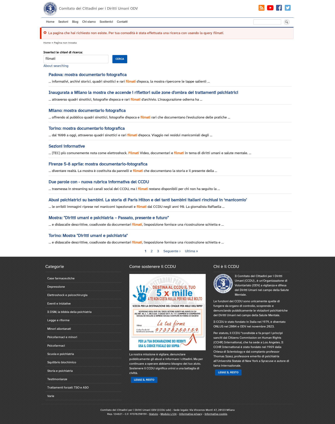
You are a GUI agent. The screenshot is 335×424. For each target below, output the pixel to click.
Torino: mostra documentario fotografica (87, 128)
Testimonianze (57, 379)
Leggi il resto (144, 379)
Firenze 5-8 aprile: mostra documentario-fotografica (98, 164)
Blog (75, 21)
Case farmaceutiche (61, 278)
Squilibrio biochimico (61, 362)
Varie (50, 396)
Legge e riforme (58, 320)
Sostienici (106, 21)
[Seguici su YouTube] (270, 8)
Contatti (122, 21)
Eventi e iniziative (59, 303)
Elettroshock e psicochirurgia (67, 295)
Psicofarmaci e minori (62, 337)
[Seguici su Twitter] (288, 8)
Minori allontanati (59, 329)
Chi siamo (89, 21)
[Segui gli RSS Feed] (261, 8)
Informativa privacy (190, 414)
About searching (55, 66)
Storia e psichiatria (60, 371)
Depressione (56, 286)
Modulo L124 (169, 414)
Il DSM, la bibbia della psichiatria (69, 312)
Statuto (153, 414)
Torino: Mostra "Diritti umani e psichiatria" (88, 235)
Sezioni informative (67, 146)
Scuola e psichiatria (60, 354)
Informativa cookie (216, 414)
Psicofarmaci (56, 345)
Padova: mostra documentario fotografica (88, 75)
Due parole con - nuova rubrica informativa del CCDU (99, 182)
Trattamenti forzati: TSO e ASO (68, 387)
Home (50, 21)
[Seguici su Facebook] (279, 8)
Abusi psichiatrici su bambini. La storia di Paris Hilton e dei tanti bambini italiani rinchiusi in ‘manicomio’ (148, 200)
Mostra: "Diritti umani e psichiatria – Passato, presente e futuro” (109, 218)
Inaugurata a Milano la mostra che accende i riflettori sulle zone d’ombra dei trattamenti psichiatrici (143, 92)
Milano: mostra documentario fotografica (87, 110)
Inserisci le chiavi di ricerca (62, 52)
